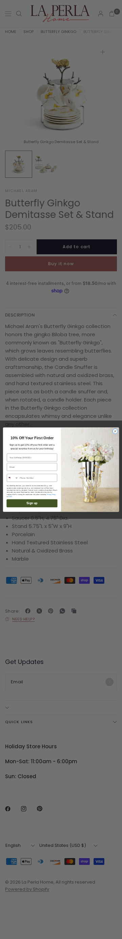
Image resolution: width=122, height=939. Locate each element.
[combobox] (12, 477)
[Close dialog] (115, 431)
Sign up (31, 503)
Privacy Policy (51, 494)
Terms (10, 496)
